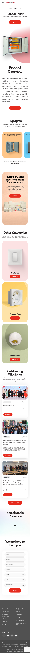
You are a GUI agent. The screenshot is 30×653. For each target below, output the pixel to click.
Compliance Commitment (7, 646)
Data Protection (20, 620)
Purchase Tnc (19, 642)
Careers (18, 617)
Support (18, 612)
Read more (15, 108)
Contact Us (19, 614)
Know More (7, 414)
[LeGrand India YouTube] (16, 635)
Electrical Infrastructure (6, 615)
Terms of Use (12, 642)
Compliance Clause (23, 644)
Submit (15, 590)
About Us (5, 619)
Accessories (5, 612)
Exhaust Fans (6, 609)
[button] (15, 575)
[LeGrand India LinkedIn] (8, 635)
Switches (5, 606)
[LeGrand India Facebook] (4, 635)
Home (10, 8)
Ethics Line (16, 646)
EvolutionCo (20, 651)
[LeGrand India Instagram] (12, 635)
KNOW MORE (15, 276)
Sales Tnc (26, 642)
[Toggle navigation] (3, 2)
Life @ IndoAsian (20, 609)
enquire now (15, 22)
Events (4, 625)
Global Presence (7, 622)
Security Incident (24, 646)
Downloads (19, 606)
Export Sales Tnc (6, 644)
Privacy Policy (5, 642)
